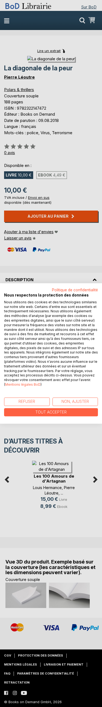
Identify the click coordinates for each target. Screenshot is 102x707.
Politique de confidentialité (75, 290)
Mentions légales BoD (23, 384)
